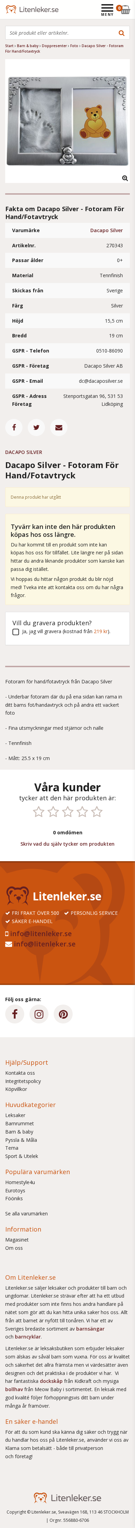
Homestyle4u (20, 1182)
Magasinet (17, 1239)
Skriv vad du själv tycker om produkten (67, 844)
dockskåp (52, 1381)
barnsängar (90, 1328)
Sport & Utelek (21, 1156)
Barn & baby (19, 1131)
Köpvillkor (16, 1089)
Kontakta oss (20, 1073)
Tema (11, 1148)
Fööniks (14, 1198)
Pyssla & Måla (21, 1140)
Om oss (14, 1248)
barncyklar (28, 1336)
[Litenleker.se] (14, 9)
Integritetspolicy (23, 1081)
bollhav (14, 1389)
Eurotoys (15, 1190)
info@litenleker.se (41, 933)
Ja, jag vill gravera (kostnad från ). (66, 631)
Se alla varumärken (26, 1213)
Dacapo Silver (106, 230)
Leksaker (15, 1115)
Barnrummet (19, 1123)
